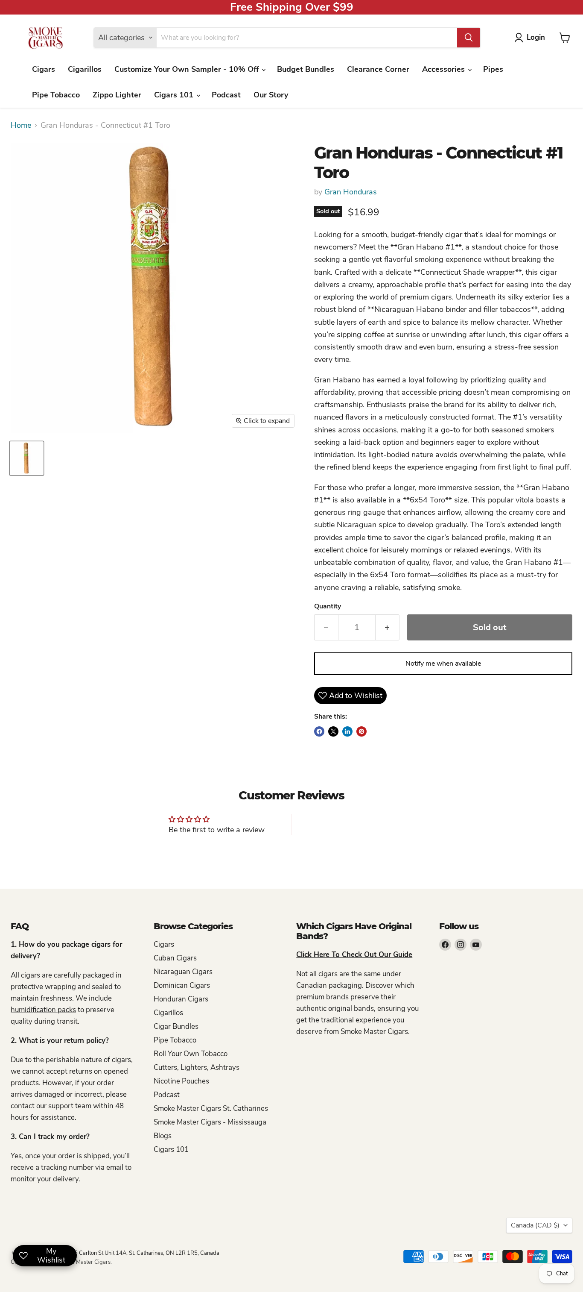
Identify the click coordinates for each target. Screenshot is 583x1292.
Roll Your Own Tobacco (190, 1054)
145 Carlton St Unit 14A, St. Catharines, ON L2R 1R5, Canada (143, 1253)
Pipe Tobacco (56, 95)
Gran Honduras (350, 192)
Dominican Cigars (182, 985)
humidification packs (43, 1010)
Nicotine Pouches (181, 1081)
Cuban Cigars (175, 958)
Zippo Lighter (117, 95)
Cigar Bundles (176, 1026)
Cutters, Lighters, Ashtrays (196, 1067)
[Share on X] (333, 731)
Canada (535, 1225)
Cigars (43, 69)
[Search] (468, 37)
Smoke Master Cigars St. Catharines (211, 1108)
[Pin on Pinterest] (361, 731)
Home (21, 125)
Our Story (271, 95)
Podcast (226, 95)
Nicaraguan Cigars (183, 972)
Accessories (444, 69)
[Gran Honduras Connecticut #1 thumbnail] (27, 458)
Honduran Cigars (181, 999)
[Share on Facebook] (319, 731)
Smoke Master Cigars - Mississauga (210, 1122)
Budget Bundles (305, 69)
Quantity (327, 606)
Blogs (163, 1136)
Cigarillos (85, 69)
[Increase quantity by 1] (387, 627)
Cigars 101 (174, 95)
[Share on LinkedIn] (347, 731)
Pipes (493, 69)
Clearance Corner (378, 69)
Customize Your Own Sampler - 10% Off (187, 69)
